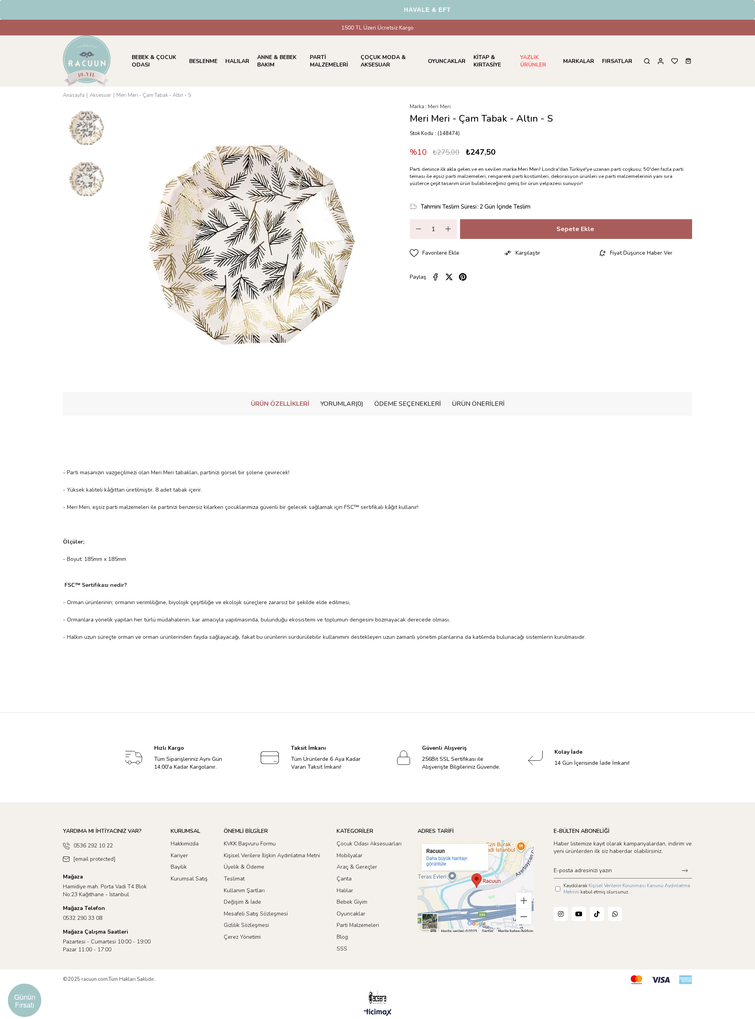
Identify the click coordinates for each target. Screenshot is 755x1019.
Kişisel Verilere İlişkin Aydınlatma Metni (272, 855)
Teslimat (234, 878)
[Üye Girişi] (660, 61)
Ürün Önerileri (478, 403)
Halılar (345, 890)
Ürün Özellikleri (280, 403)
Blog (342, 937)
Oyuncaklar (351, 913)
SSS (342, 948)
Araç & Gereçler (357, 867)
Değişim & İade (242, 902)
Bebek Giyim (352, 902)
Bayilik (179, 867)
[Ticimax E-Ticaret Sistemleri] (378, 1013)
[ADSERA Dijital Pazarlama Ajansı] (377, 997)
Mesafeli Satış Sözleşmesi (256, 913)
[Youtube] (579, 914)
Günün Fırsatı (24, 1000)
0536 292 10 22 (93, 845)
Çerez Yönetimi (242, 937)
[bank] (661, 979)
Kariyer (179, 855)
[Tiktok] (597, 914)
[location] (476, 886)
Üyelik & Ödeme (244, 867)
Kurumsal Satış (189, 878)
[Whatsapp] (615, 914)
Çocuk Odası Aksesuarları (369, 843)
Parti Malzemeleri (358, 925)
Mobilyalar (350, 855)
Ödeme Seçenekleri (407, 403)
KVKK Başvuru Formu (250, 843)
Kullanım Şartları (244, 890)
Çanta (344, 878)
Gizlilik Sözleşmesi (246, 925)
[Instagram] (561, 914)
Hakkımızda (185, 843)
